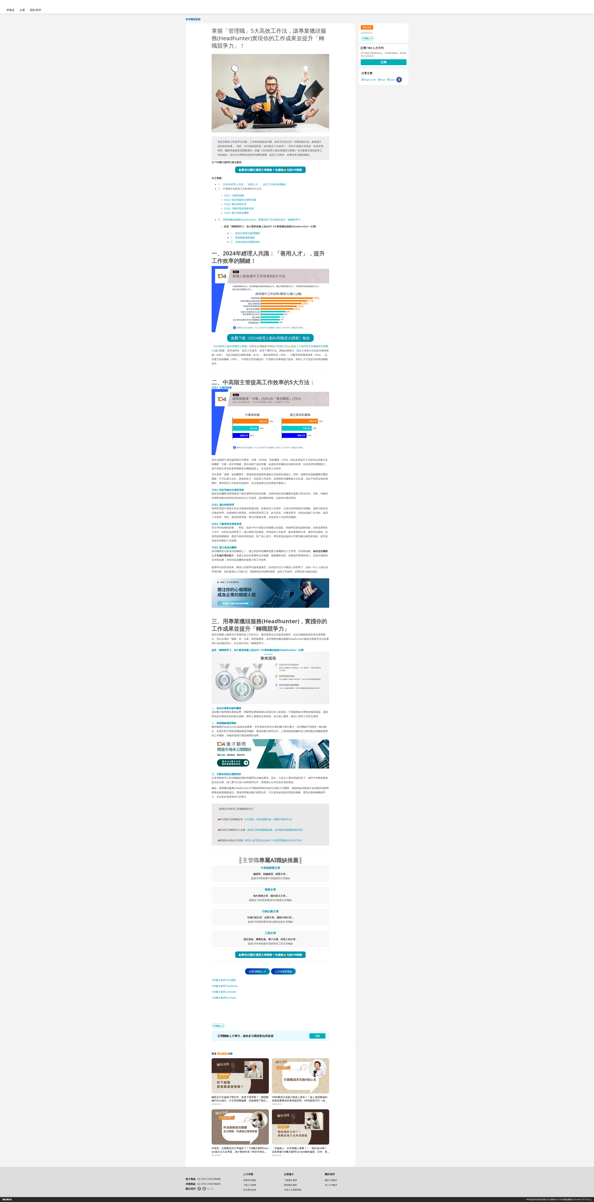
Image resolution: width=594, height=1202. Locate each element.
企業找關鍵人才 (257, 971)
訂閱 (383, 62)
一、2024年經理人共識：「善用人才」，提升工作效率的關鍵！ (253, 184)
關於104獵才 (331, 1180)
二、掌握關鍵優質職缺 (242, 237)
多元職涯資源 (249, 1189)
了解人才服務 (249, 1184)
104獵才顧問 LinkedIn (224, 992)
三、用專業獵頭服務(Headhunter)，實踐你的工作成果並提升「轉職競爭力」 (260, 219)
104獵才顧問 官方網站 (224, 980)
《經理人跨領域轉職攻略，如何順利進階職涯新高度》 (275, 830)
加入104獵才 (331, 1184)
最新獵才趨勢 (290, 1184)
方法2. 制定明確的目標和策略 (240, 199)
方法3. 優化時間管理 (235, 204)
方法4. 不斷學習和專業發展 (239, 208)
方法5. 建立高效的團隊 (236, 212)
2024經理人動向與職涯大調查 (230, 346)
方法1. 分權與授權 (234, 195)
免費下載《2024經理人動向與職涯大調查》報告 (270, 337)
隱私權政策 (7, 1199)
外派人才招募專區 (292, 1189)
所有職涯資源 (193, 19)
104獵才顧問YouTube (224, 997)
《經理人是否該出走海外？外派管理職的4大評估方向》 (273, 840)
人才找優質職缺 (283, 971)
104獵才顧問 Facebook (225, 986)
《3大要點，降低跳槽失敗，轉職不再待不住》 (268, 819)
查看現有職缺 (249, 1180)
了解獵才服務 (290, 1180)
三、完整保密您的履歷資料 (245, 242)
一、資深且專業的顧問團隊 (245, 233)
